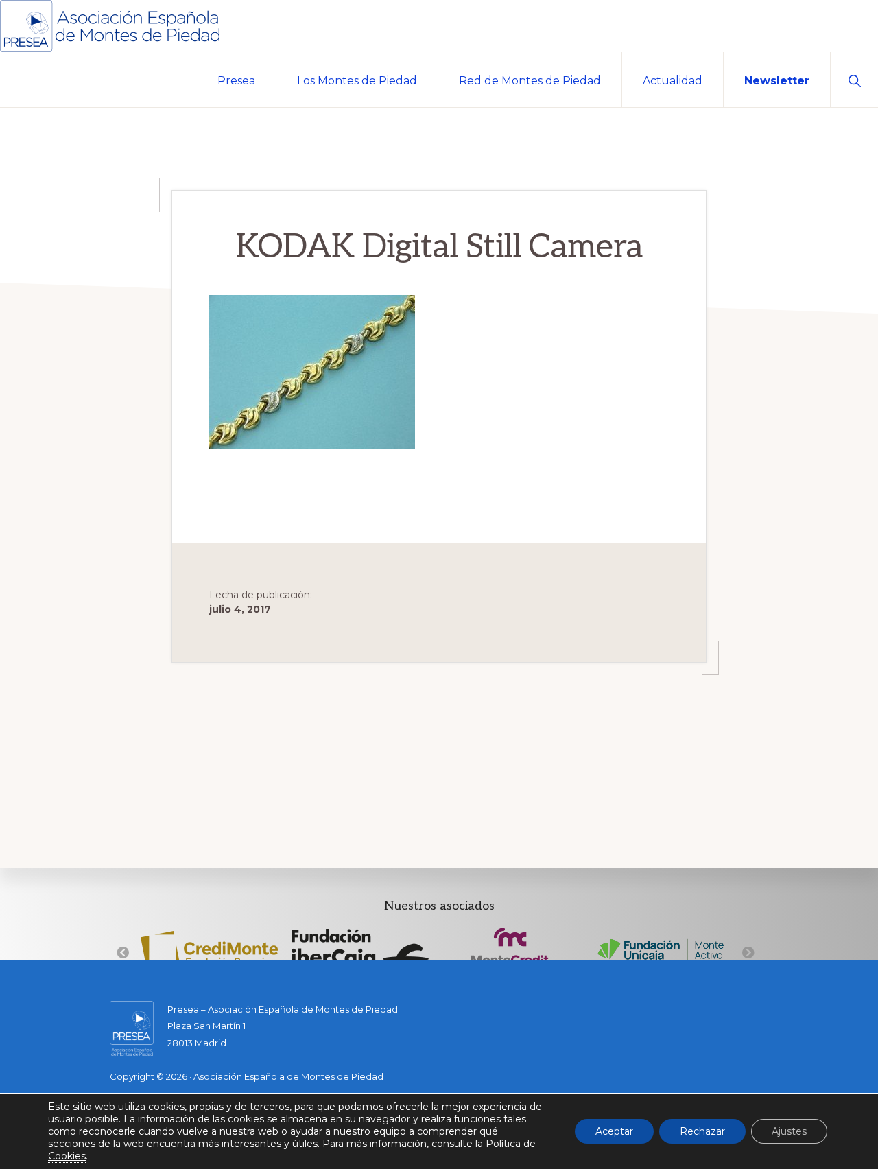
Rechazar (702, 1131)
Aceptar (614, 1131)
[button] (854, 79)
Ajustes (789, 1131)
